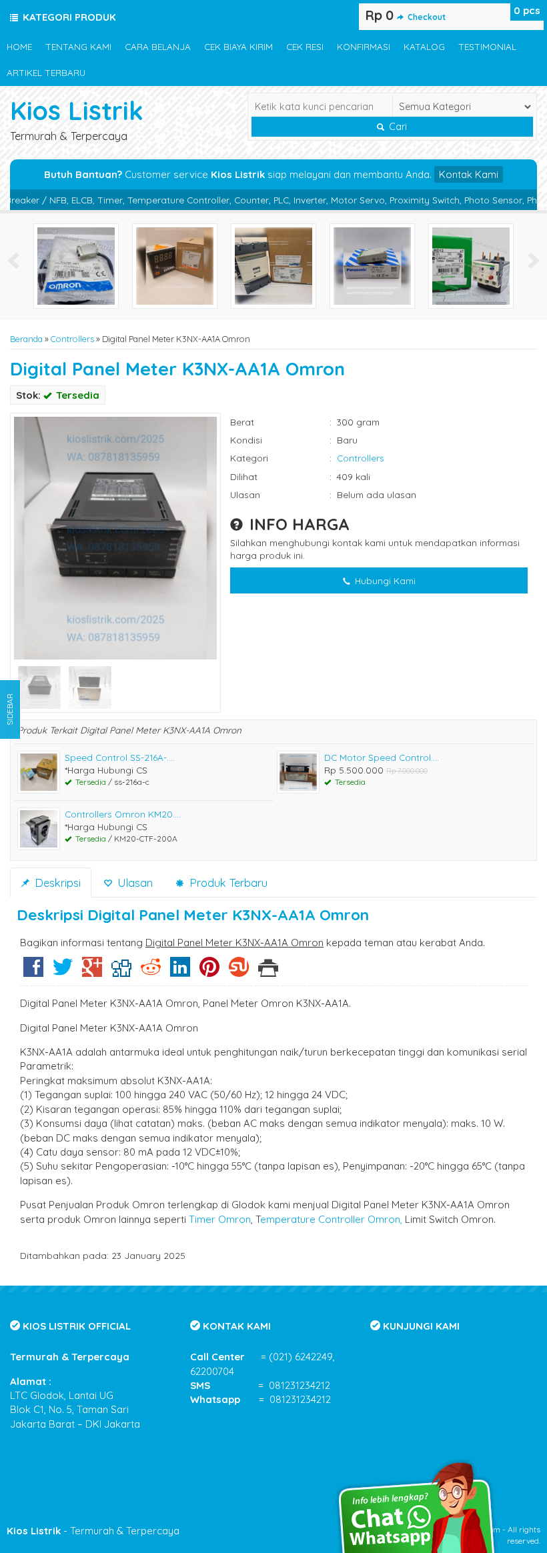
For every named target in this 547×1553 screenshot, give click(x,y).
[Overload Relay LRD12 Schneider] (471, 265)
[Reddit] (150, 972)
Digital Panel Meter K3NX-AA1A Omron (177, 368)
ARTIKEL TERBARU (46, 72)
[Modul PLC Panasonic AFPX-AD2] (372, 265)
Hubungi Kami (384, 580)
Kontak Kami (468, 174)
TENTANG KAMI (78, 46)
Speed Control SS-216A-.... (120, 757)
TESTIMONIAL (487, 46)
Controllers (72, 338)
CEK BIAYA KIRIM (238, 46)
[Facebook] (33, 972)
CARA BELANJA (158, 46)
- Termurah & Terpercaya (93, 1530)
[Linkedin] (180, 972)
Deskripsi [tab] (56, 883)
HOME (19, 46)
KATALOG (424, 46)
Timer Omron (220, 1219)
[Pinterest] (209, 972)
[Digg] (121, 972)
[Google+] (92, 972)
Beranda (26, 338)
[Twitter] (62, 972)
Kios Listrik (76, 110)
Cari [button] (396, 127)
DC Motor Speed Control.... (381, 757)
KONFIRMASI (363, 46)
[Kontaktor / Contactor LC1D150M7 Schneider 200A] (273, 265)
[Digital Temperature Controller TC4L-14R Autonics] (174, 265)
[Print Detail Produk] (268, 972)
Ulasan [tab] (133, 883)
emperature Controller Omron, (331, 1219)
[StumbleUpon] (238, 972)
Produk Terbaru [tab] (226, 883)
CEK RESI (305, 46)
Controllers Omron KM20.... (123, 814)
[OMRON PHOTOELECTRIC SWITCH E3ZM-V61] (76, 265)
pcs (527, 10)
